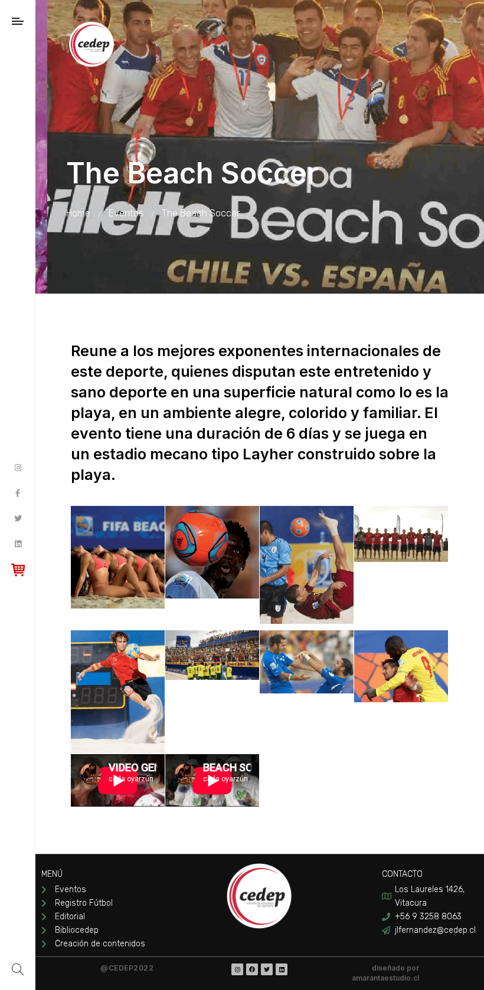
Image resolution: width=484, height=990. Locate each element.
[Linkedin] (281, 969)
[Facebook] (252, 969)
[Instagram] (237, 969)
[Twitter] (267, 969)
